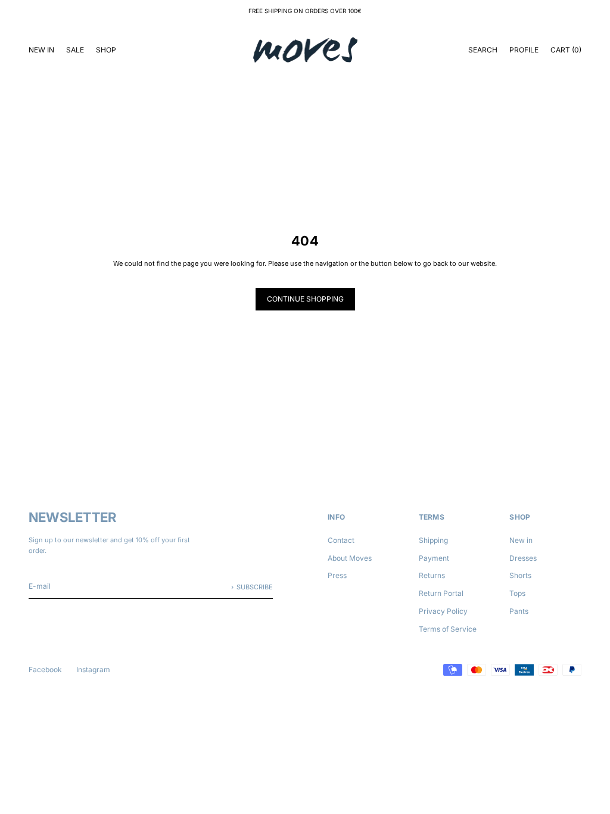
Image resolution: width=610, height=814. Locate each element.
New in (521, 540)
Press (337, 575)
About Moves (350, 558)
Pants (518, 611)
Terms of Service (448, 629)
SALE (75, 49)
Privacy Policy (443, 611)
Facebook (45, 669)
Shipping (433, 540)
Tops (517, 593)
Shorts (520, 575)
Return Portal (441, 593)
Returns (432, 575)
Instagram (93, 669)
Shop (106, 49)
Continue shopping (305, 298)
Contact (341, 540)
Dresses (523, 558)
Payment (434, 558)
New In (41, 49)
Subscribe (254, 587)
